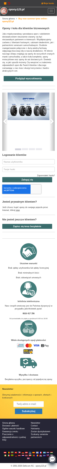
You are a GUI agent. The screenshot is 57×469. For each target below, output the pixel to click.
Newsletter (35, 423)
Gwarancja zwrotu (10, 431)
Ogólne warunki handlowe (13, 428)
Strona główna (8, 423)
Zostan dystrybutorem (40, 431)
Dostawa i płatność (10, 425)
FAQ (4, 440)
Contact (34, 425)
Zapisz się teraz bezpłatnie (27, 226)
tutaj (18, 210)
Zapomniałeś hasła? (46, 175)
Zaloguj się (27, 179)
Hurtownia (35, 428)
